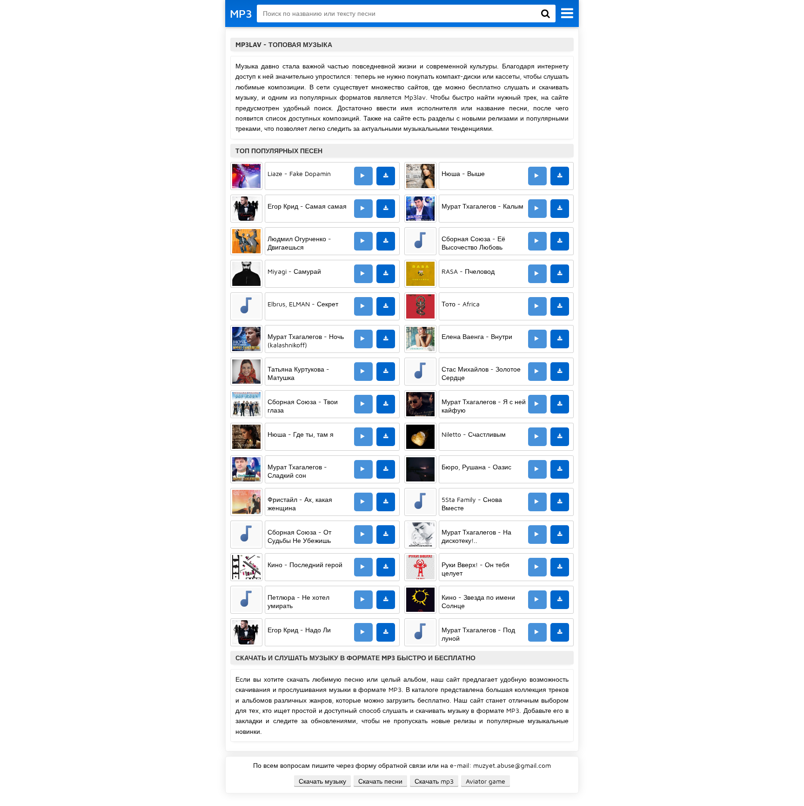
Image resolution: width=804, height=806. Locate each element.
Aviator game (485, 781)
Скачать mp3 (434, 781)
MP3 (241, 13)
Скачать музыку (322, 781)
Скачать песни (380, 781)
